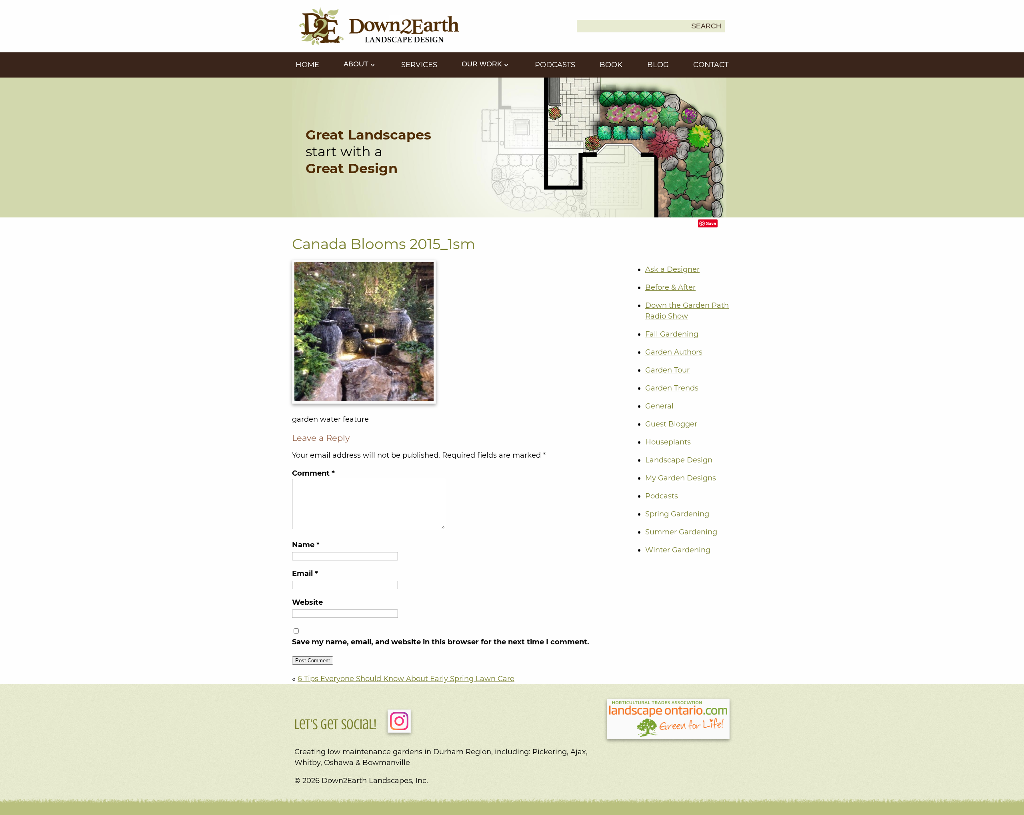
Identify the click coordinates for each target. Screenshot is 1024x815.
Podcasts (555, 64)
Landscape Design (678, 460)
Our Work (483, 64)
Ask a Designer (672, 269)
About (357, 64)
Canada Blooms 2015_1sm (383, 244)
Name (306, 544)
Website (307, 602)
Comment (313, 473)
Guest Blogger (671, 424)
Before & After (670, 287)
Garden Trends (671, 388)
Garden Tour (667, 370)
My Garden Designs (680, 478)
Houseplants (668, 442)
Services (419, 64)
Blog (658, 64)
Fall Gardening (671, 334)
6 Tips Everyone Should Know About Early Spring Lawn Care (406, 678)
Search (706, 26)
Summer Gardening (681, 532)
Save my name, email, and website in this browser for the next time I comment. (440, 642)
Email (305, 573)
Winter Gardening (677, 550)
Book (611, 64)
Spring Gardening (677, 514)
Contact (710, 64)
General (659, 406)
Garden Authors (673, 352)
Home (307, 64)
